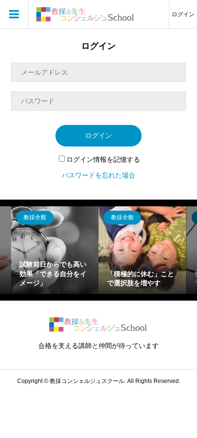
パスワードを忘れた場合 (98, 175)
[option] (54, 250)
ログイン (183, 14)
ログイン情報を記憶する (103, 159)
